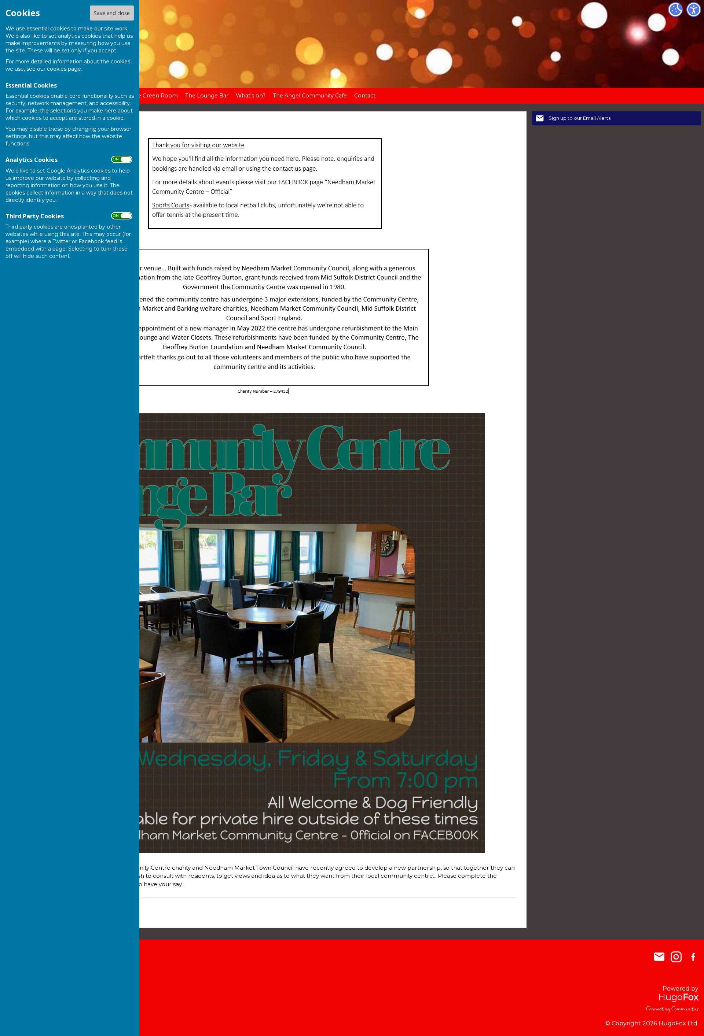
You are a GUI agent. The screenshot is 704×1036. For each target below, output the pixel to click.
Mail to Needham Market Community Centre (659, 956)
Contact (364, 95)
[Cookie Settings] (675, 9)
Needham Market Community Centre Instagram (676, 956)
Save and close (112, 13)
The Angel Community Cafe (310, 95)
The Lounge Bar (206, 95)
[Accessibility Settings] (693, 9)
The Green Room (154, 95)
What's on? (250, 95)
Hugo (678, 997)
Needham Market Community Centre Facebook (693, 956)
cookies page (64, 69)
